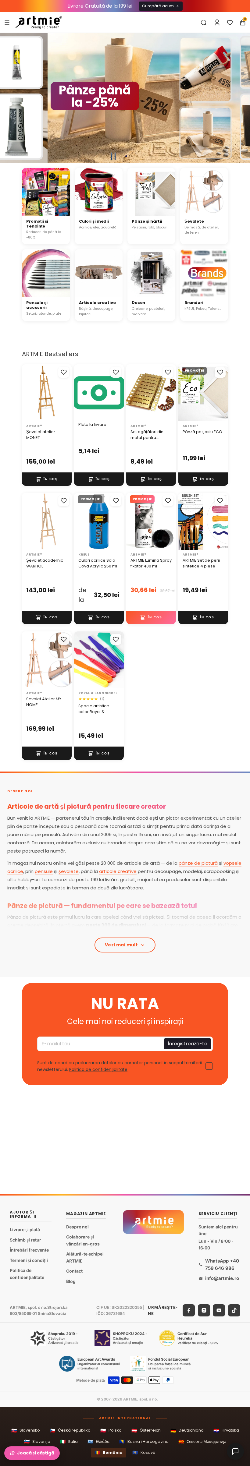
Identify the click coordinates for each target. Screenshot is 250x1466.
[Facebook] (189, 1310)
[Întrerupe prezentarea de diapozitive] (113, 156)
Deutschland (187, 1430)
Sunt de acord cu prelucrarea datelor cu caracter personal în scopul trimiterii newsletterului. (119, 1066)
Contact (74, 1270)
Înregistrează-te (187, 1043)
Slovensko (25, 1430)
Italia (69, 1441)
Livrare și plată (25, 1229)
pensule (44, 871)
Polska (111, 1430)
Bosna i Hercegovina (144, 1441)
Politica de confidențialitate (98, 1070)
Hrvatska (226, 1430)
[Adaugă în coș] (47, 479)
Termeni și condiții (29, 1260)
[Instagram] (204, 1310)
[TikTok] (234, 1310)
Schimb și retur (25, 1239)
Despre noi (77, 1226)
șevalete (69, 871)
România (109, 1452)
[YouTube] (219, 1310)
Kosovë (143, 1452)
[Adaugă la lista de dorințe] (63, 372)
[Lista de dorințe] (230, 22)
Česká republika (70, 1430)
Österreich (146, 1430)
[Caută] (203, 22)
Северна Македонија (202, 1441)
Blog (71, 1281)
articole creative (118, 871)
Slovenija (37, 1441)
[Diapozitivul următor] (242, 98)
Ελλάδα (98, 1441)
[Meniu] (7, 22)
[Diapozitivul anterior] (7, 98)
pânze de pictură (198, 863)
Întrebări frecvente (29, 1249)
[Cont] (217, 22)
